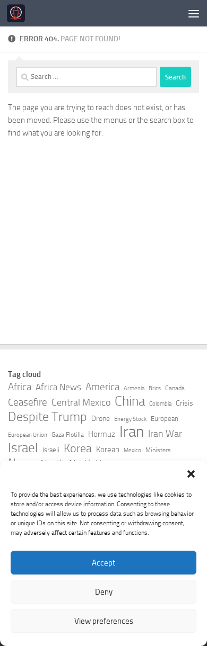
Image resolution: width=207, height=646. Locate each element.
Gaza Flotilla (67, 434)
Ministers (158, 450)
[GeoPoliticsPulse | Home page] (19, 13)
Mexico (132, 450)
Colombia (160, 403)
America (102, 387)
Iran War (165, 433)
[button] (191, 474)
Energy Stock (130, 419)
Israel (23, 448)
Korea (78, 448)
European (164, 419)
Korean (107, 449)
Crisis (184, 403)
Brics (155, 388)
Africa (19, 387)
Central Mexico (80, 402)
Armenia (134, 388)
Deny (104, 592)
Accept (103, 563)
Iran (131, 432)
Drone (100, 418)
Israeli (50, 450)
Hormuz (101, 434)
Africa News (58, 387)
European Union (27, 435)
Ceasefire (27, 402)
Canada (175, 388)
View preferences (103, 621)
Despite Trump (47, 416)
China (130, 401)
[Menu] (193, 13)
